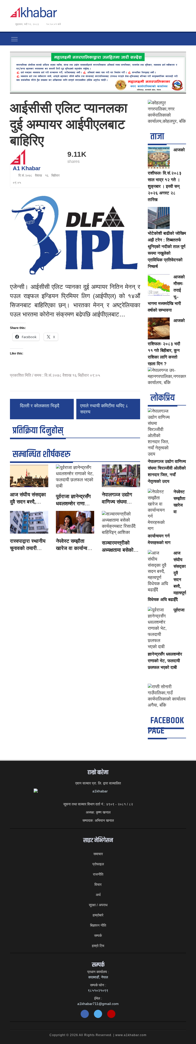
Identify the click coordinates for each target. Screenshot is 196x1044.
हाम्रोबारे (98, 915)
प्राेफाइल (98, 864)
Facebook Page (166, 726)
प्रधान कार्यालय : (98, 972)
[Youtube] (111, 1014)
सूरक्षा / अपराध (98, 905)
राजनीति (98, 874)
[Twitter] (98, 1014)
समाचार (98, 854)
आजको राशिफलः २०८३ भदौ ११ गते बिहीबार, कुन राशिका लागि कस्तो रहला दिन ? (166, 342)
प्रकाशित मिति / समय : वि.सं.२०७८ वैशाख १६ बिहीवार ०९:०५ (55, 375)
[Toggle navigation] (14, 39)
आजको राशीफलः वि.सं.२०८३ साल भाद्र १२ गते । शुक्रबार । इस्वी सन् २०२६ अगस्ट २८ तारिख (166, 175)
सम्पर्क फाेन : (98, 985)
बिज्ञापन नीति (98, 925)
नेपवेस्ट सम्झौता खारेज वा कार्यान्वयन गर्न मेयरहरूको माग (74, 548)
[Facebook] (84, 1014)
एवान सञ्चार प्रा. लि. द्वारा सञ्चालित (98, 783)
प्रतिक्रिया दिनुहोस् (38, 431)
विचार (98, 884)
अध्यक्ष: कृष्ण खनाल (98, 812)
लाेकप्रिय (162, 398)
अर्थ (98, 895)
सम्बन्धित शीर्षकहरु (41, 454)
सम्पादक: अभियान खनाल (98, 820)
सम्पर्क (98, 936)
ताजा (157, 137)
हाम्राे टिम (98, 946)
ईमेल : (98, 998)
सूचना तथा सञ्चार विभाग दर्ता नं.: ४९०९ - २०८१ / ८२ (98, 804)
